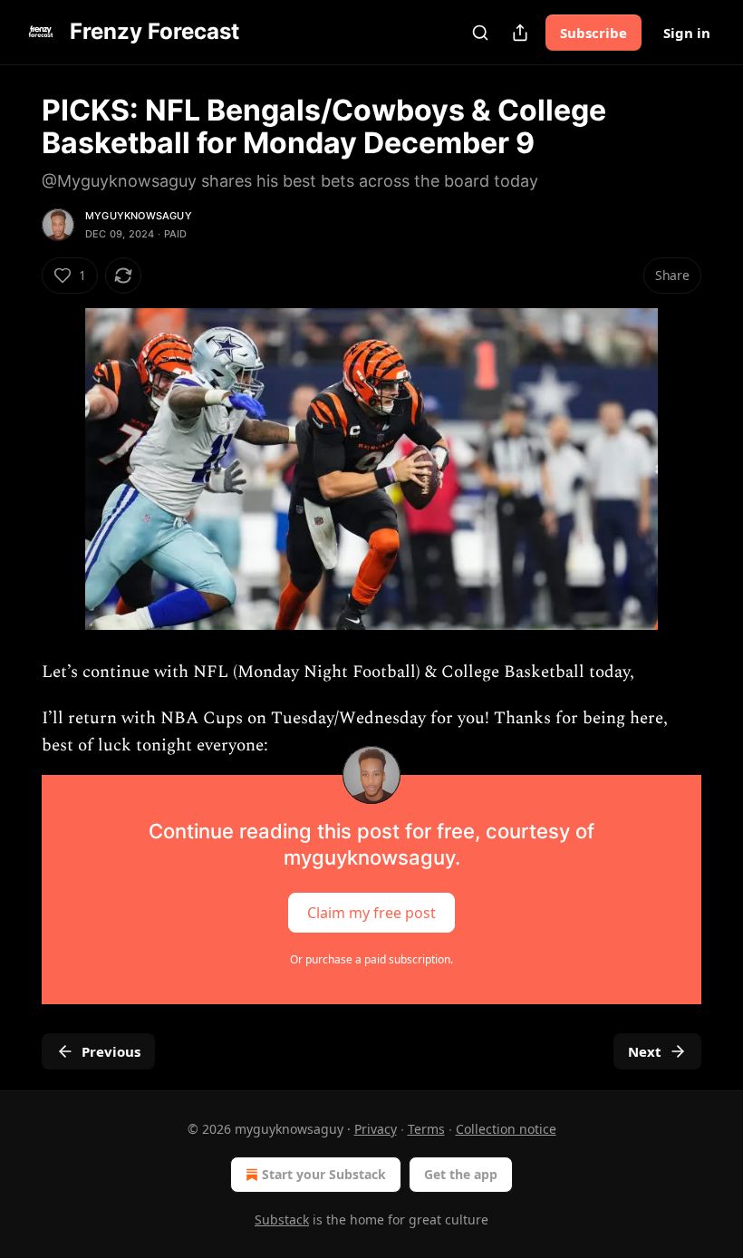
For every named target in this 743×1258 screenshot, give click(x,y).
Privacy (375, 1128)
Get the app (460, 1174)
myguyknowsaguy (138, 215)
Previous (111, 1051)
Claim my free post (371, 912)
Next (644, 1051)
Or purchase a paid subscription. (371, 959)
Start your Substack (324, 1174)
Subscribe (593, 33)
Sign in (686, 33)
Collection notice (506, 1128)
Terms (426, 1128)
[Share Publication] (520, 33)
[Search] (480, 33)
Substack (282, 1219)
